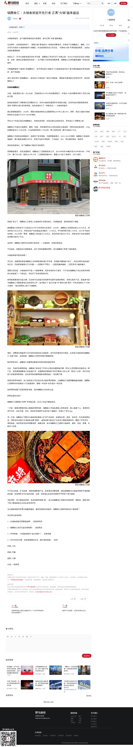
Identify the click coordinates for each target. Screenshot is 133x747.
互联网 (108, 146)
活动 (53, 3)
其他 (101, 131)
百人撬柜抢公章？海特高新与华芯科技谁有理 (116, 115)
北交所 (96, 141)
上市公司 (73, 716)
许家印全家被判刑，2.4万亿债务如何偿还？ (116, 104)
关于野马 (94, 716)
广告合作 (94, 724)
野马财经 (102, 165)
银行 (101, 136)
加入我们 (94, 719)
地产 (79, 716)
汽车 (95, 131)
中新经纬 (52, 735)
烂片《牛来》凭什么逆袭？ (114, 82)
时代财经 (38, 735)
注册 (115, 3)
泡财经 (76, 735)
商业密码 (69, 735)
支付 (125, 131)
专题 (44, 3)
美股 (107, 136)
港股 (103, 141)
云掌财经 (61, 735)
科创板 (110, 141)
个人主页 (111, 35)
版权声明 (94, 726)
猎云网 (45, 735)
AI (120, 136)
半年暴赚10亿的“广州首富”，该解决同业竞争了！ (116, 94)
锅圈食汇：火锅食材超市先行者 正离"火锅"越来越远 (43, 12)
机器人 (114, 136)
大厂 (119, 131)
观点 (79, 722)
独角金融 (102, 180)
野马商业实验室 (104, 187)
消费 (107, 131)
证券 (95, 136)
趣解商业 (102, 158)
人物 (79, 718)
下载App (76, 3)
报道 (36, 3)
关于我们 (63, 3)
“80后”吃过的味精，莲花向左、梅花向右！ (116, 73)
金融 (101, 146)
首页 (27, 3)
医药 (95, 146)
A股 (124, 136)
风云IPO (102, 173)
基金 (122, 141)
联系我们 (94, 721)
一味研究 (15, 18)
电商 (113, 131)
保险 (116, 141)
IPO (72, 720)
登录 (108, 3)
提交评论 (87, 656)
